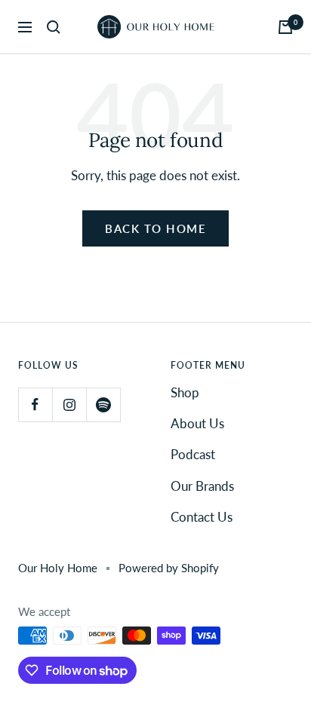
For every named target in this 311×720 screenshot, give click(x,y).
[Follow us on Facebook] (35, 404)
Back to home (155, 228)
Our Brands (202, 486)
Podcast (193, 454)
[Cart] (285, 27)
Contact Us (201, 517)
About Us (197, 423)
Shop (185, 392)
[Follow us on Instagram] (69, 404)
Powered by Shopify (169, 567)
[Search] (53, 27)
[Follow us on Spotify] (103, 404)
